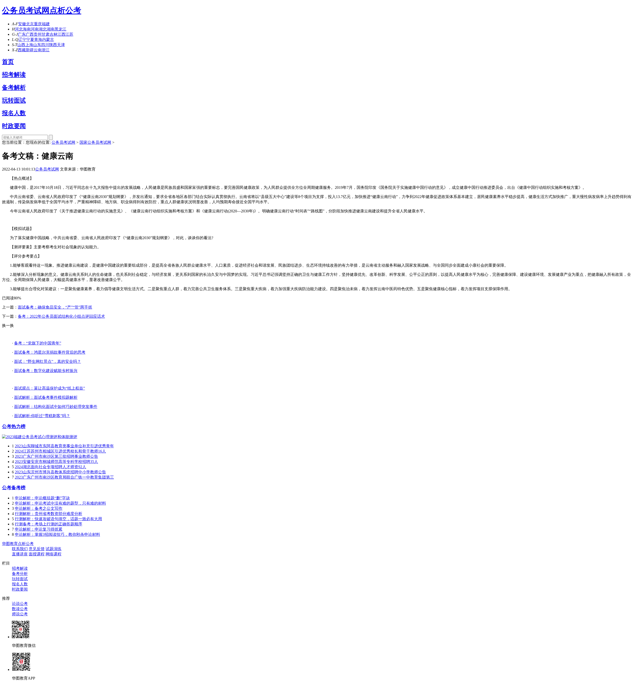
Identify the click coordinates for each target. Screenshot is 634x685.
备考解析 (14, 87)
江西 (61, 34)
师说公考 (20, 614)
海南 (27, 29)
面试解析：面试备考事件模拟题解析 (46, 397)
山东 (37, 45)
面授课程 (37, 554)
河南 (35, 29)
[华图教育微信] (20, 637)
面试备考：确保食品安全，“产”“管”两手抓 (55, 307)
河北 (19, 29)
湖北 (43, 29)
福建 (46, 24)
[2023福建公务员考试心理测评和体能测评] (39, 437)
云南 (38, 50)
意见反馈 (37, 549)
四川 (45, 45)
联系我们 (20, 549)
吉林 (53, 34)
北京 (30, 24)
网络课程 (53, 554)
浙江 (46, 50)
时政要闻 (14, 126)
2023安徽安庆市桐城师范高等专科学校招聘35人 (56, 461)
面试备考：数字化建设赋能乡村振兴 (46, 371)
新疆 (30, 50)
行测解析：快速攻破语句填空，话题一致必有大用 (58, 519)
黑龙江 (60, 29)
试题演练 (53, 549)
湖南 (50, 29)
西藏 (22, 50)
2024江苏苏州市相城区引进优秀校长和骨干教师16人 (60, 451)
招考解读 (14, 74)
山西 (21, 45)
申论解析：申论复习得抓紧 (38, 529)
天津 (61, 45)
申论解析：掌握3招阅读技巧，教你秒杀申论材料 (57, 534)
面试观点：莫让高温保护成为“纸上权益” (49, 388)
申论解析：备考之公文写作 (38, 508)
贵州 (38, 34)
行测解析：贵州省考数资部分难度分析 (48, 514)
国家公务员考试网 (95, 142)
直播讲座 (20, 554)
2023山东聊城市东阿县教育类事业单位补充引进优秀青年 (64, 446)
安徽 (22, 24)
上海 (29, 45)
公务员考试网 (26, 10)
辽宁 (22, 39)
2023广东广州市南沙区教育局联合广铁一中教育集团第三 (64, 477)
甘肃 (46, 34)
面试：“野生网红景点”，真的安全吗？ (47, 361)
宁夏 (30, 39)
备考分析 (20, 573)
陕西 (53, 45)
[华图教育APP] (21, 669)
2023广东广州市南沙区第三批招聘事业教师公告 (56, 456)
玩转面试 (14, 100)
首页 (8, 61)
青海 (38, 39)
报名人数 (14, 113)
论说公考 (20, 603)
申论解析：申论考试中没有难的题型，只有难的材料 (60, 503)
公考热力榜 (14, 426)
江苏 (69, 34)
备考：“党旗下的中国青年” (37, 343)
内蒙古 (48, 39)
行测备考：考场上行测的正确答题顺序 (48, 524)
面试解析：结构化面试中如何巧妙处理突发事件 (55, 406)
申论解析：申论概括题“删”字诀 (42, 498)
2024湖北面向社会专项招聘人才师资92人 (50, 467)
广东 (22, 34)
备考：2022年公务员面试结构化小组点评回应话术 (61, 316)
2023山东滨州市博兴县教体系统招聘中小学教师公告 (60, 472)
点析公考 (65, 10)
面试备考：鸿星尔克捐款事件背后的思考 (49, 352)
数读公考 (20, 609)
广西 (30, 34)
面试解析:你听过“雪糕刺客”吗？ (42, 416)
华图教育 (10, 544)
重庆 (38, 24)
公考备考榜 (14, 487)
